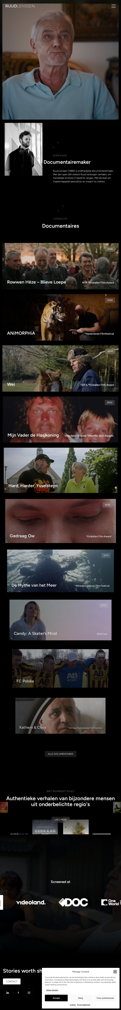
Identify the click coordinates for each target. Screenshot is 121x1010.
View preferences (105, 998)
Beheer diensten (52, 990)
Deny (80, 998)
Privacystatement (83, 1005)
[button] (115, 971)
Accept (56, 998)
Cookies (73, 1005)
